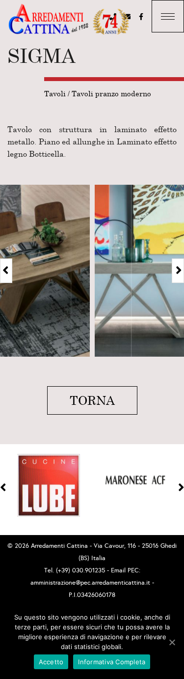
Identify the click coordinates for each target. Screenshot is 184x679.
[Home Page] (68, 19)
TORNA (92, 400)
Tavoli (55, 93)
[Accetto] (172, 642)
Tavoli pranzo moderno (111, 93)
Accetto (51, 662)
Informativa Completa (111, 662)
